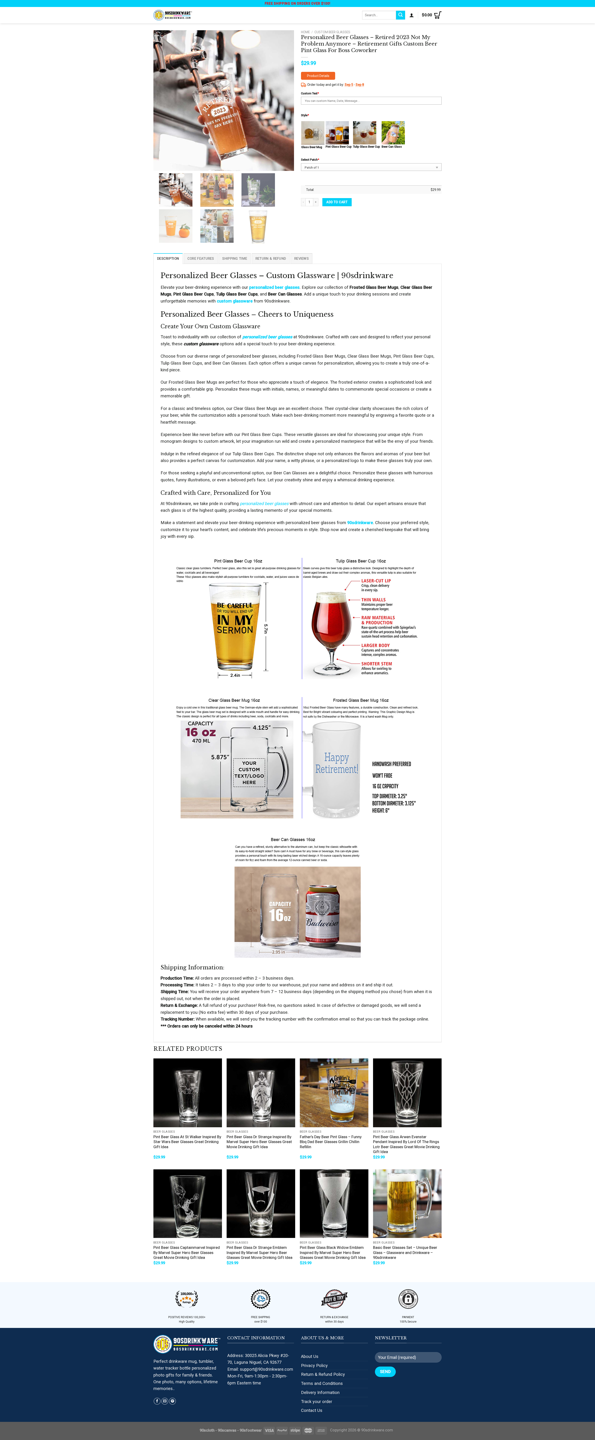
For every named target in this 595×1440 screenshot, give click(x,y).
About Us (309, 1356)
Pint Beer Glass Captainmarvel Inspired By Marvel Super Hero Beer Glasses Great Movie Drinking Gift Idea (186, 1252)
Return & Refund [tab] (270, 258)
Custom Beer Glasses (332, 32)
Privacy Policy (314, 1365)
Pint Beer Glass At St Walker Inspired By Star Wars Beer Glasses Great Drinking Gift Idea (187, 1142)
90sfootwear (251, 1430)
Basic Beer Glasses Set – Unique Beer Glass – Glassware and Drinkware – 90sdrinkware (405, 1252)
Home (305, 32)
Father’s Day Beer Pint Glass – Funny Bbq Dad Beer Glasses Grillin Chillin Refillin (331, 1142)
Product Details (318, 76)
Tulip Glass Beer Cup (366, 146)
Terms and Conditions (322, 1383)
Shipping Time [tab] (234, 258)
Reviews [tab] (301, 258)
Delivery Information (320, 1392)
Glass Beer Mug (311, 147)
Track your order (316, 1401)
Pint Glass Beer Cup (339, 146)
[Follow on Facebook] (157, 1401)
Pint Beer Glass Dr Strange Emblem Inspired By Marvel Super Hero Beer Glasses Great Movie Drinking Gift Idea (259, 1252)
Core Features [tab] (200, 258)
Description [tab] (168, 258)
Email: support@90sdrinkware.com (260, 1369)
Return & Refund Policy (323, 1374)
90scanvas (227, 1430)
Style (305, 115)
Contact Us (311, 1410)
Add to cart (336, 202)
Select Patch (310, 159)
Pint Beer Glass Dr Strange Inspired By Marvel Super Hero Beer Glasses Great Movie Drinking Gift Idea (259, 1142)
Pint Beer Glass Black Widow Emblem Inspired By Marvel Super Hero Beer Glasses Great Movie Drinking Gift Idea (333, 1252)
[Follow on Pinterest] (172, 1401)
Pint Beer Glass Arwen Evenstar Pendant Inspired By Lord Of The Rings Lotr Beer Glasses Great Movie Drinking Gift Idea (406, 1144)
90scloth (207, 1430)
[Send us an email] (164, 1401)
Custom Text (310, 93)
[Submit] (400, 15)
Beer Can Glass (392, 146)
